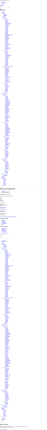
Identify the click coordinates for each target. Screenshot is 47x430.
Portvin (5, 16)
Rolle (6, 114)
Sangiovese (7, 43)
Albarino (7, 96)
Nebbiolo (7, 69)
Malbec (7, 32)
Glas (2, 185)
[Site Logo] (1, 5)
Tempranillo (7, 79)
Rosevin (3, 390)
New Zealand (7, 86)
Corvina (7, 28)
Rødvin (5, 13)
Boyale (7, 53)
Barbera (7, 20)
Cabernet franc (8, 22)
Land (4, 149)
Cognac (5, 179)
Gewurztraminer (8, 129)
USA (6, 91)
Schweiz (7, 319)
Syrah (6, 46)
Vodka (5, 415)
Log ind (3, 3)
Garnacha (7, 30)
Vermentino (7, 120)
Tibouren (7, 400)
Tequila (5, 183)
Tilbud (3, 243)
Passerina (7, 134)
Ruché (6, 42)
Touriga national (8, 48)
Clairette (7, 99)
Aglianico (7, 19)
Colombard (7, 100)
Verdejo (7, 119)
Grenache (7, 31)
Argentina (7, 83)
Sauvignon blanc (8, 115)
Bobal (6, 21)
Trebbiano (7, 145)
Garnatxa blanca (8, 102)
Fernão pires (7, 101)
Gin (4, 180)
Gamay (7, 29)
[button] (0, 239)
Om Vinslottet (4, 418)
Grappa (5, 181)
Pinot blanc (7, 110)
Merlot (6, 33)
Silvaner (7, 116)
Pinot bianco (7, 109)
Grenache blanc (8, 104)
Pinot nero (7, 39)
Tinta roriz (7, 47)
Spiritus (3, 178)
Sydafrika (7, 89)
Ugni (6, 118)
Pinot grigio (7, 111)
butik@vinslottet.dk (3, 207)
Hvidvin (5, 14)
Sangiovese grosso (8, 44)
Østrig (6, 158)
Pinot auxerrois (8, 108)
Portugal (7, 87)
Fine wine (3, 12)
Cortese (7, 27)
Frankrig (7, 84)
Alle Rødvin (5, 17)
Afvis (6, 429)
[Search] (9, 7)
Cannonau (7, 24)
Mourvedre (7, 36)
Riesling (7, 113)
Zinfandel (7, 49)
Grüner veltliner (8, 105)
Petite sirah (7, 38)
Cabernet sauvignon (8, 23)
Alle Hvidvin (5, 94)
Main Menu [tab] (3, 240)
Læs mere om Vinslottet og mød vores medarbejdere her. (8, 216)
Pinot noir (7, 40)
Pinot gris (7, 112)
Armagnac (5, 410)
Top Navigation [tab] (4, 241)
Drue (4, 18)
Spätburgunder (8, 117)
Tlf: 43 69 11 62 (2, 202)
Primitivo (7, 41)
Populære (5, 92)
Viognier (7, 121)
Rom (4, 182)
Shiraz (6, 45)
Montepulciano (8, 35)
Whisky (5, 184)
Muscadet (7, 107)
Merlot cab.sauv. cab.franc (9, 34)
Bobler (3, 405)
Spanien (7, 88)
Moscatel (7, 106)
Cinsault (7, 58)
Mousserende (6, 175)
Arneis (6, 124)
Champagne (5, 15)
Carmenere (7, 25)
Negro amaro (7, 37)
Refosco (7, 74)
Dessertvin (3, 177)
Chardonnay (7, 26)
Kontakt (3, 2)
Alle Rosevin (5, 159)
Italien (6, 85)
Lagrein (7, 63)
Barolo (6, 324)
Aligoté (7, 97)
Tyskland (7, 90)
